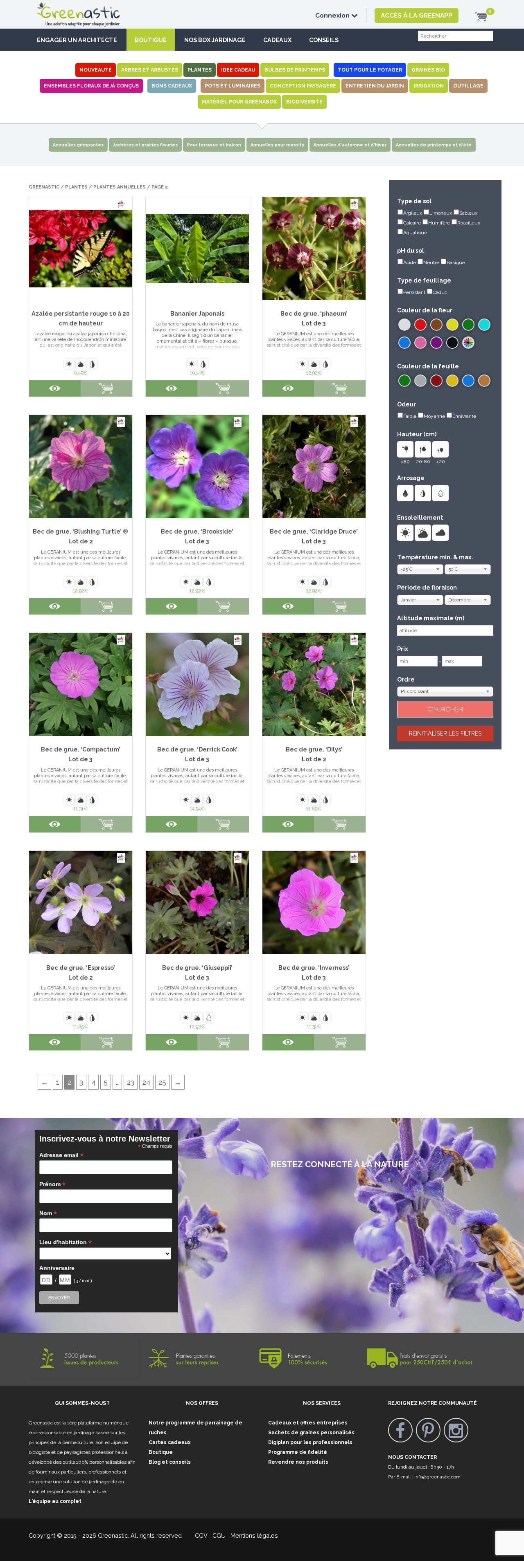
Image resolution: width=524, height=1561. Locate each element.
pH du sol (410, 250)
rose (420, 342)
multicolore (468, 342)
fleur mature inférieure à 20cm (440, 449)
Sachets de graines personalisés (311, 1432)
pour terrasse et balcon (214, 144)
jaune (452, 324)
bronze (484, 381)
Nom (48, 1213)
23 (130, 1082)
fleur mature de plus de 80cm (405, 449)
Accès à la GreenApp (416, 15)
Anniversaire (57, 1268)
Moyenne (434, 416)
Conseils (324, 39)
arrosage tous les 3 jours (423, 493)
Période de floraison (427, 587)
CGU (219, 1535)
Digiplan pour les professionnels (310, 1442)
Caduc (440, 292)
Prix (402, 648)
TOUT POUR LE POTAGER (370, 70)
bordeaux (436, 381)
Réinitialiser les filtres (445, 733)
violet (436, 342)
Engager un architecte (77, 39)
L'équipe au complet (55, 1501)
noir (452, 342)
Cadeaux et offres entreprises (308, 1423)
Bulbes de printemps (294, 70)
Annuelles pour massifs (277, 144)
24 (146, 1082)
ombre (440, 533)
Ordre (406, 679)
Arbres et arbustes (149, 70)
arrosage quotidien (405, 493)
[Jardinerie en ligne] (90, 7)
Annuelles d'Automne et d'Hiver (350, 144)
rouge (420, 324)
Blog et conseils (170, 1462)
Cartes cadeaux (169, 1442)
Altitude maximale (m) (430, 618)
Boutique (151, 39)
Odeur (406, 404)
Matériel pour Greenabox (239, 102)
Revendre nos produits (298, 1462)
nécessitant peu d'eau (440, 493)
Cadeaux (277, 39)
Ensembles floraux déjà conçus (91, 86)
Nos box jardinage (215, 39)
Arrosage (411, 477)
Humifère (439, 223)
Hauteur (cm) (416, 434)
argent (420, 381)
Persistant (414, 292)
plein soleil (405, 533)
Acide (409, 262)
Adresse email (61, 1155)
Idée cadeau (238, 70)
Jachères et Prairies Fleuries (145, 144)
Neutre (431, 262)
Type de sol (414, 200)
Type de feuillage (424, 280)
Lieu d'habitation (65, 1242)
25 (162, 1082)
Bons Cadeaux (171, 86)
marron (436, 324)
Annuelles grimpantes (78, 144)
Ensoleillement (420, 517)
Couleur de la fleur (424, 310)
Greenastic (44, 187)
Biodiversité (304, 102)
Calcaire (412, 223)
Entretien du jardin (375, 86)
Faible (409, 416)
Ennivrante (464, 416)
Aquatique (415, 232)
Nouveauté (95, 70)
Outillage (468, 86)
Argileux (412, 213)
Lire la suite (340, 388)
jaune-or (452, 381)
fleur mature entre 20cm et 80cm (423, 449)
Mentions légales (253, 1535)
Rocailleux (468, 223)
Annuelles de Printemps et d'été (434, 144)
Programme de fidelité (297, 1452)
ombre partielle (423, 533)
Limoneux (440, 213)
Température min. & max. (435, 557)
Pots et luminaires (232, 86)
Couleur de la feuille (428, 366)
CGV (196, 1535)
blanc (404, 324)
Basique (456, 262)
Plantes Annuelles (119, 187)
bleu (404, 342)
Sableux (468, 213)
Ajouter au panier (106, 388)
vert (468, 324)
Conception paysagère (303, 86)
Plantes (199, 70)
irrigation (428, 86)
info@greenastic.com (437, 1477)
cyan (484, 324)
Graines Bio (428, 70)
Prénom (52, 1184)
